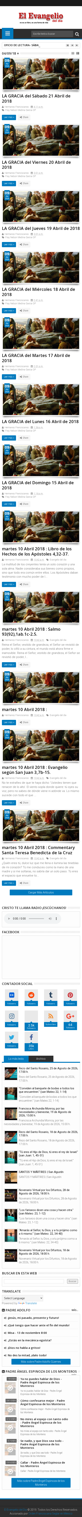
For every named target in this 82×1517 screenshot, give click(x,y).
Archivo (41, 1058)
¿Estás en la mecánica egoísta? (29, 1340)
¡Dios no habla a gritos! (24, 1348)
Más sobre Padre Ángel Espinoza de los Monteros (41, 1482)
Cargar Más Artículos (41, 892)
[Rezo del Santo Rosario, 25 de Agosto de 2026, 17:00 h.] (11, 1073)
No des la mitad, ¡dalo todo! (27, 1355)
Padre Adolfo (18, 1310)
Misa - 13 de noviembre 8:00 (27, 1333)
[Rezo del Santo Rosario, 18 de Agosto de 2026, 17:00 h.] (11, 1137)
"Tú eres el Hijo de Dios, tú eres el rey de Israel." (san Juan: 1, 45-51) (48, 1153)
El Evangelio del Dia (15, 1509)
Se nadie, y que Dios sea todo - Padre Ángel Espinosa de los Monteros (42, 1444)
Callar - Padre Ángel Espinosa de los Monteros (42, 1464)
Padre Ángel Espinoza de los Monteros (41, 1371)
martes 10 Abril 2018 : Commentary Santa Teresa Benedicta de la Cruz (38, 849)
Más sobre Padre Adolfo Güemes (41, 1361)
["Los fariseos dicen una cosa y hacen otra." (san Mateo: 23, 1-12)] (11, 1215)
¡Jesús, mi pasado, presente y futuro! (33, 1318)
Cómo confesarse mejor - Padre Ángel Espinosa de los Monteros (42, 1402)
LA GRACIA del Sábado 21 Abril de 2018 (36, 98)
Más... (75, 1310)
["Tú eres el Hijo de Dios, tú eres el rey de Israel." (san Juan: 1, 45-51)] (11, 1157)
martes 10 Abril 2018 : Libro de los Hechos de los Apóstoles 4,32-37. (37, 551)
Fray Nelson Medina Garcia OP (20, 110)
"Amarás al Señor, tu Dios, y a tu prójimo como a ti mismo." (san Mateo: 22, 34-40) (48, 1231)
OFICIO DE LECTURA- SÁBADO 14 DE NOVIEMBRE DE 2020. (41, 45)
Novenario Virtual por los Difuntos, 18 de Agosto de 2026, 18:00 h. (44, 1251)
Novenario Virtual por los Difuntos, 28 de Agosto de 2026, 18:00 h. (44, 1191)
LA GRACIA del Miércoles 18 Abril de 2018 (38, 291)
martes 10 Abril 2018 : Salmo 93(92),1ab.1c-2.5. (31, 631)
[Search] (77, 34)
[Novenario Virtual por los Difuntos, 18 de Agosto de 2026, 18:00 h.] (11, 1255)
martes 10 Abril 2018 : (24, 709)
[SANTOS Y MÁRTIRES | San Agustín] (11, 1177)
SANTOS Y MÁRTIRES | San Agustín (41, 1172)
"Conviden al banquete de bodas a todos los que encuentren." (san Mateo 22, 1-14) (46, 1090)
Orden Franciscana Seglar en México (50, 1513)
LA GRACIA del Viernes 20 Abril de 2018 (36, 164)
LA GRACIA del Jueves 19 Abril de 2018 (41, 228)
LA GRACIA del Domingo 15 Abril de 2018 (38, 485)
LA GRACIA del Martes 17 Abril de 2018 (36, 357)
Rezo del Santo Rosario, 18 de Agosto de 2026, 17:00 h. (48, 1133)
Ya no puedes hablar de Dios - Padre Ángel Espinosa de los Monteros (41, 1382)
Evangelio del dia (58, 559)
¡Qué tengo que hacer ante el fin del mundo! (38, 1325)
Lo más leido (16, 1058)
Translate (31, 1303)
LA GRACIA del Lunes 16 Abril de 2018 (40, 421)
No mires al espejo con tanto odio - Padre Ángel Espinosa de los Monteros (44, 1422)
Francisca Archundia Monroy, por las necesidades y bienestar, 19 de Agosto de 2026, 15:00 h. (45, 1112)
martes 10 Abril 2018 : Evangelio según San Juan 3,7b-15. (35, 769)
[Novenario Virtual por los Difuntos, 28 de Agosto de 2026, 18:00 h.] (11, 1195)
